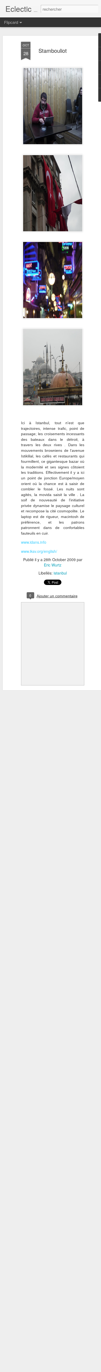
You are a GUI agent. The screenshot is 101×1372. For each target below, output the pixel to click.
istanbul (60, 573)
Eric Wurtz (52, 565)
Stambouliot (53, 50)
